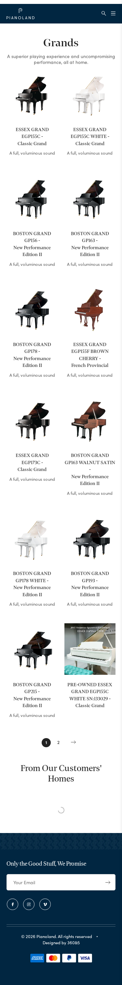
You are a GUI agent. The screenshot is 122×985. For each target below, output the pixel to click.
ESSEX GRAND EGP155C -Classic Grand (32, 137)
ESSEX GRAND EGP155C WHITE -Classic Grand (90, 137)
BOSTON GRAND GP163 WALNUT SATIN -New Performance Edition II (90, 470)
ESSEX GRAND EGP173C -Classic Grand (32, 463)
